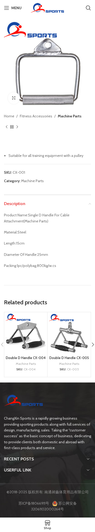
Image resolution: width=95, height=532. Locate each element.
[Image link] (24, 401)
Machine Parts (70, 116)
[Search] (88, 8)
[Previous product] (6, 127)
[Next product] (17, 127)
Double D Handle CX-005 (69, 358)
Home (9, 116)
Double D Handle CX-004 (26, 358)
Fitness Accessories (36, 116)
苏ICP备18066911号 (34, 503)
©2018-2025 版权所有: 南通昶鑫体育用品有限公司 (48, 492)
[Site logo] (47, 7)
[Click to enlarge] (14, 98)
